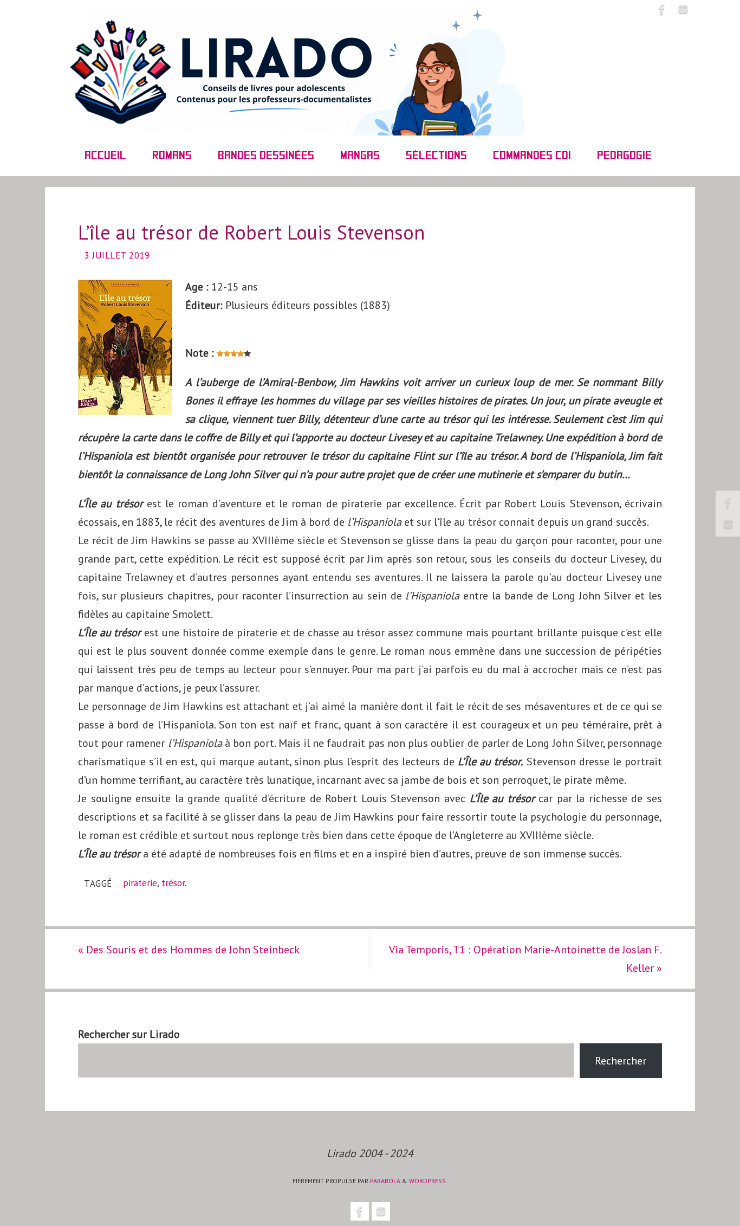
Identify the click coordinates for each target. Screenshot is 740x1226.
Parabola (385, 1181)
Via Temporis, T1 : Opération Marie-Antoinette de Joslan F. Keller (525, 959)
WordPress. (428, 1181)
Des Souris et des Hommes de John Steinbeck (189, 950)
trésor (173, 883)
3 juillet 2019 (117, 255)
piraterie (140, 883)
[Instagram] (728, 524)
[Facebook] (728, 503)
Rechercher (620, 1061)
